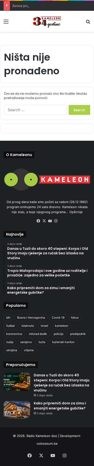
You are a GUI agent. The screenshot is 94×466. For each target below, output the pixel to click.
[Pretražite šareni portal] (88, 23)
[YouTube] (50, 221)
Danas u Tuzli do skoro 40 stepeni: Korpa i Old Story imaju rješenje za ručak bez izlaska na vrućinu (61, 383)
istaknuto (27, 325)
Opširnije (76, 212)
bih (8, 317)
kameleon (61, 325)
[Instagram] (56, 221)
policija (58, 334)
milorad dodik (38, 334)
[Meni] (6, 23)
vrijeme (29, 350)
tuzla (42, 342)
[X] (44, 221)
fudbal (10, 325)
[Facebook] (38, 221)
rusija (9, 342)
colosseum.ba (47, 443)
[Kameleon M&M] (47, 21)
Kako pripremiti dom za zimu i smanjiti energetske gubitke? (60, 406)
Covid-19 (58, 317)
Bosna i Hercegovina (31, 317)
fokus (75, 317)
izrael (44, 325)
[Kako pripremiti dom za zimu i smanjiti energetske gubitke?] (17, 410)
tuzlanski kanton (63, 342)
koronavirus (14, 334)
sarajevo (26, 342)
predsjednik (78, 334)
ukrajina (11, 350)
